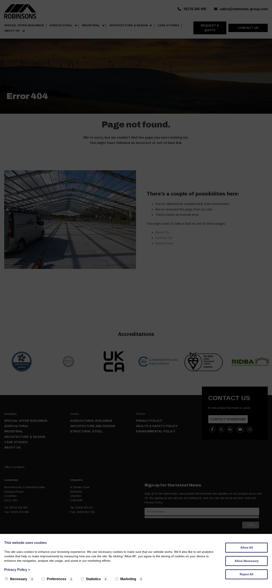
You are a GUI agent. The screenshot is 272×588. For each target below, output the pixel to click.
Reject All (246, 574)
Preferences (56, 579)
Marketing (128, 579)
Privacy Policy (17, 569)
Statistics (93, 579)
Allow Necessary (247, 561)
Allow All (246, 547)
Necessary (18, 579)
